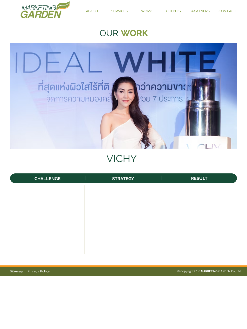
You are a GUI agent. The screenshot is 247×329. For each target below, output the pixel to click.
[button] (123, 96)
